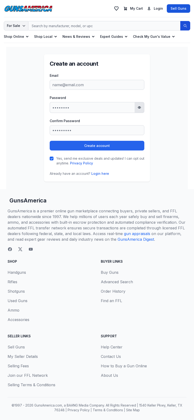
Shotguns (16, 291)
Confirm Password (65, 121)
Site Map (133, 410)
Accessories (18, 319)
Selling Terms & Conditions (31, 384)
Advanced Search (117, 281)
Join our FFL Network (28, 375)
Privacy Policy (81, 163)
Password (58, 98)
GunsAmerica (28, 200)
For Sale (13, 26)
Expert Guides (111, 36)
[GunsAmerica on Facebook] (10, 249)
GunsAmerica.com (48, 405)
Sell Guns (178, 8)
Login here (100, 173)
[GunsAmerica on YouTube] (30, 249)
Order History (113, 291)
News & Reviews (76, 36)
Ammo (13, 310)
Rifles (12, 281)
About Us (109, 375)
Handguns (17, 272)
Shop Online (14, 36)
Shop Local (43, 36)
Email (54, 75)
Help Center (112, 347)
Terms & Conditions (108, 410)
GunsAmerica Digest (136, 239)
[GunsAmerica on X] (20, 249)
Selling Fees (18, 366)
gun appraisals (137, 233)
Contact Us (111, 356)
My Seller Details (23, 356)
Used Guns (17, 300)
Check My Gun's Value (151, 36)
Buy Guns (110, 272)
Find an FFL (111, 300)
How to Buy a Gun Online (124, 366)
